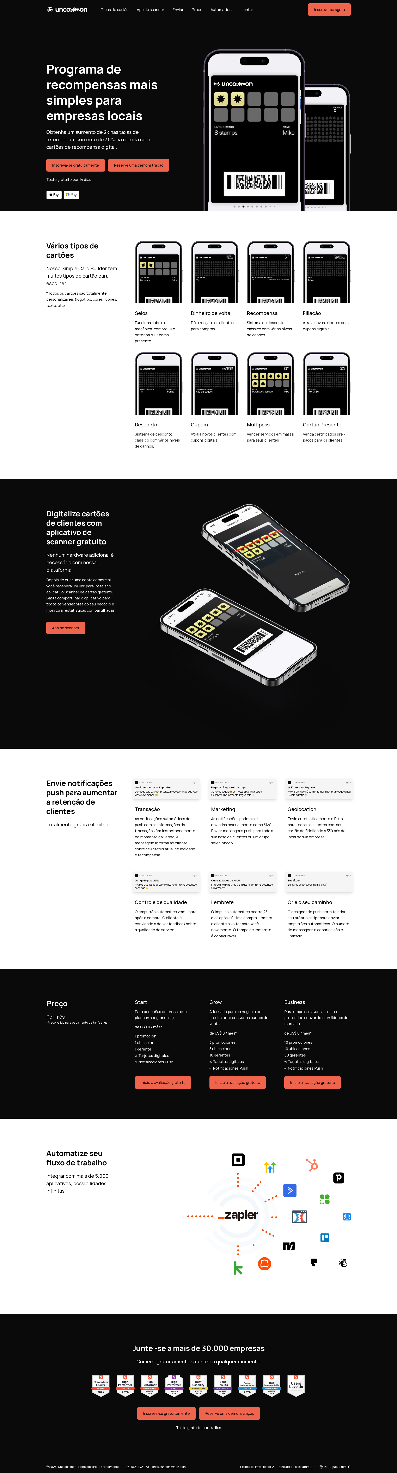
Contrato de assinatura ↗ (295, 1467)
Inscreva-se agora (329, 9)
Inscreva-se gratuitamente (75, 165)
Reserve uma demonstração (139, 165)
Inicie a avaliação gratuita (163, 1082)
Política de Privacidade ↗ (257, 1467)
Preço (197, 9)
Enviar (177, 9)
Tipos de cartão (115, 9)
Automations (222, 9)
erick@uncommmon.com (169, 1467)
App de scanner (150, 9)
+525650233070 (137, 1467)
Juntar (247, 9)
